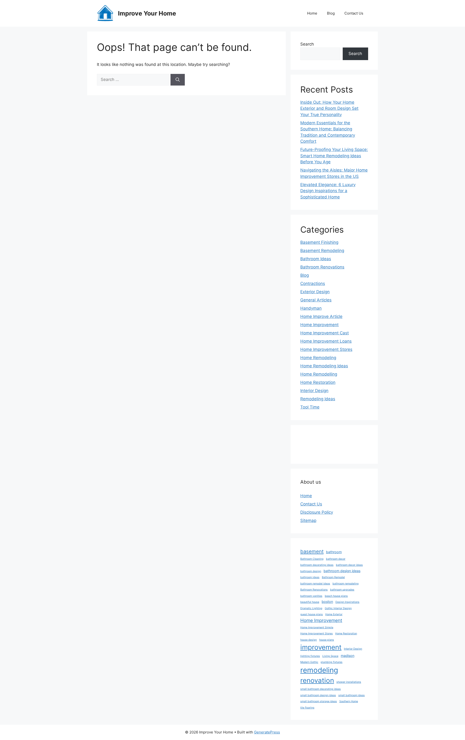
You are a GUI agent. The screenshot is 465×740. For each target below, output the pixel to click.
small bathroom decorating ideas (320, 689)
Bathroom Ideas (315, 258)
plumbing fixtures (331, 662)
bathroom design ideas (342, 571)
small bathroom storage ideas (318, 701)
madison (347, 655)
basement (312, 551)
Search (307, 44)
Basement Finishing (319, 242)
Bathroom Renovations (322, 267)
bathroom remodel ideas (315, 583)
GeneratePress (267, 732)
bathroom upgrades (342, 589)
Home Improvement (319, 324)
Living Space (330, 656)
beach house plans (336, 596)
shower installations (348, 682)
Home (312, 13)
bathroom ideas (309, 577)
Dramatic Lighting (311, 608)
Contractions (312, 283)
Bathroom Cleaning (312, 558)
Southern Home (348, 701)
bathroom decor (335, 558)
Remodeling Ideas (317, 398)
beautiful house (309, 602)
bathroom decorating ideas (316, 565)
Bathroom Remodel (333, 577)
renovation (317, 680)
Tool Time (309, 407)
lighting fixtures (310, 656)
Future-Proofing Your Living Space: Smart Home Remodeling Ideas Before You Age (334, 155)
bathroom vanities (311, 596)
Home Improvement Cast (324, 333)
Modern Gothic (309, 662)
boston (327, 601)
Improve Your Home (147, 13)
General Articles (316, 300)
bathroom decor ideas (349, 565)
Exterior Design (315, 291)
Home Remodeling (318, 357)
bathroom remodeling (346, 583)
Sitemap (308, 520)
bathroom (334, 552)
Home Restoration (317, 382)
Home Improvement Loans (326, 341)
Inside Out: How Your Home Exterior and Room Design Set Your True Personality (329, 108)
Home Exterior (333, 614)
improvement (320, 647)
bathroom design (310, 571)
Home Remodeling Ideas (324, 365)
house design (308, 639)
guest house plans (311, 614)
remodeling (319, 670)
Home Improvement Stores (326, 349)
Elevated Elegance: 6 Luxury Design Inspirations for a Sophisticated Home (328, 190)
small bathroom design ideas (318, 695)
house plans (326, 639)
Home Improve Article (321, 316)
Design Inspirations (347, 602)
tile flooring (307, 707)
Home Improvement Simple (316, 627)
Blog (331, 13)
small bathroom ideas (351, 695)
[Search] (177, 80)
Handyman (311, 308)
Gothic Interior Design (338, 608)
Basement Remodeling (322, 250)
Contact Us (353, 13)
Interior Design (314, 390)
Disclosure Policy (316, 512)
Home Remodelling (318, 374)
